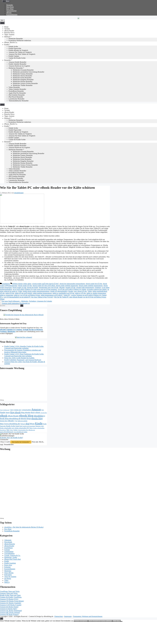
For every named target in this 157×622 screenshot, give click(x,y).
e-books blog (43, 412)
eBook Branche (9, 544)
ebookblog (39, 416)
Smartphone (3, 430)
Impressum (68, 616)
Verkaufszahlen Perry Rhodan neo (26, 430)
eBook (3, 415)
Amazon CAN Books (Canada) (10, 605)
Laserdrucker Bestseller (16, 99)
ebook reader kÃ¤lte (25, 286)
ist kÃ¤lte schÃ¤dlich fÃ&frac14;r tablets (72, 289)
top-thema (7, 578)
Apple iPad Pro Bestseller (17, 93)
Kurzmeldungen (11, 14)
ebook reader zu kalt (19, 287)
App (42, 410)
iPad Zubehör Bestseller (17, 95)
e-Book (37, 413)
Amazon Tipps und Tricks (9, 593)
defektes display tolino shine (21, 284)
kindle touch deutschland (29, 426)
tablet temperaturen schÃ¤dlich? (52, 295)
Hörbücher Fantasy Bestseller (23, 74)
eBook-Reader (9, 31)
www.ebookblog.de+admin (20, 432)
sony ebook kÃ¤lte (80, 291)
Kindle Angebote (10, 563)
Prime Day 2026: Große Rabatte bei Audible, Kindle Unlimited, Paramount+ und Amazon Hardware (22, 359)
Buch (32, 412)
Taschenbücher (11, 11)
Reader (70, 291)
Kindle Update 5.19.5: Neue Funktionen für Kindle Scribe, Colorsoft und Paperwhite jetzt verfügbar (24, 355)
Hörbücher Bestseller (16, 38)
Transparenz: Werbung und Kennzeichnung (87, 616)
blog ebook (15, 412)
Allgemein (7, 540)
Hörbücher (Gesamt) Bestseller (23, 70)
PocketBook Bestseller (16, 91)
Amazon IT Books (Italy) (8, 609)
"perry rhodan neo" (5, 410)
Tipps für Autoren (10, 576)
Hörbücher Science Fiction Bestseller (25, 83)
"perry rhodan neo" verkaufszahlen (20, 410)
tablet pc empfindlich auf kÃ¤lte (63, 293)
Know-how (8, 565)
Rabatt (31, 428)
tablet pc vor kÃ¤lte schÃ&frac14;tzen (27, 295)
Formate (7, 550)
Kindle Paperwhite (15, 48)
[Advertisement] (18, 385)
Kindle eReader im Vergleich (18, 50)
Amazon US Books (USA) (9, 599)
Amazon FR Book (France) (9, 614)
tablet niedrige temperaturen (42, 293)
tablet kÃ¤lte (9, 293)
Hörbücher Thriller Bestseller (22, 85)
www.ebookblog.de (6, 432)
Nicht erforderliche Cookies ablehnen (100, 621)
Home (6, 27)
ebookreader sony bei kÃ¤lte (48, 287)
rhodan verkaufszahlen (38, 428)
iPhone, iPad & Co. (10, 42)
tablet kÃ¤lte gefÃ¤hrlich (23, 293)
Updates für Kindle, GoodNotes (11, 597)
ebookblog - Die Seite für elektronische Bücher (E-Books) (23, 527)
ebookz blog (3, 421)
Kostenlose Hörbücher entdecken (20, 40)
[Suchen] (21, 305)
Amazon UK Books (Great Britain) (12, 601)
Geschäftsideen (9, 553)
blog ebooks (25, 412)
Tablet (90, 291)
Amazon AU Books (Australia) (10, 603)
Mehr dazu (116, 621)
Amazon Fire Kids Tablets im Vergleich (22, 54)
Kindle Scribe (10, 426)
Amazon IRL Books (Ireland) (10, 612)
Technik (7, 29)
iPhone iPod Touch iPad (12, 559)
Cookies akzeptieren (81, 621)
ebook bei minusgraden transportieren (72, 284)
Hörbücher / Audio (10, 557)
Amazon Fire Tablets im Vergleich (20, 52)
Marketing (38, 426)
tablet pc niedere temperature (96, 293)
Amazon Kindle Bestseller (17, 62)
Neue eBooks (8, 573)
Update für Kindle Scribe (17, 58)
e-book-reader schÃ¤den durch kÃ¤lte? (45, 284)
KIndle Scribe (13, 46)
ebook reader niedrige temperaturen (91, 286)
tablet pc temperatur (6, 295)
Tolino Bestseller (14, 87)
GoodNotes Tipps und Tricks (10, 591)
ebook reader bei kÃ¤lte (94, 284)
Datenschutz (58, 616)
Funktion (98, 287)
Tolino (11, 430)
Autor (7, 412)
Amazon (36, 409)
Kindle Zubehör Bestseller (17, 64)
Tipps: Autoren (9, 34)
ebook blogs (26, 418)
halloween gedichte (22, 421)
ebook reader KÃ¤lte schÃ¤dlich (44, 286)
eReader (62, 287)
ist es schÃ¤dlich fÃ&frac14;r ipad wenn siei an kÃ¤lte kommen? (35, 289)
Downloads (8, 542)
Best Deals (10, 7)
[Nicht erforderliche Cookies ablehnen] (121, 621)
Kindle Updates (14, 56)
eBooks (9, 13)
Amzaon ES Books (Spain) (9, 607)
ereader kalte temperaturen (85, 287)
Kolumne (7, 567)
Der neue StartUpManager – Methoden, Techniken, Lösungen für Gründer (27, 301)
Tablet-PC (66, 295)
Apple (2, 412)
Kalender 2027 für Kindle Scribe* (11, 438)
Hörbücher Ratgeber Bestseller (23, 79)
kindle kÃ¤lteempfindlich (58, 291)
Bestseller (9, 5)
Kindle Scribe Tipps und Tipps (10, 595)
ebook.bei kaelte (32, 287)
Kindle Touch (19, 426)
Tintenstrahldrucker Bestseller (19, 101)
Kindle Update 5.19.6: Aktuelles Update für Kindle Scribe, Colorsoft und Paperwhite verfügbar (24, 347)
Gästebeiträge (8, 552)
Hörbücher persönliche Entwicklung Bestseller (28, 72)
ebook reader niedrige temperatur (67, 286)
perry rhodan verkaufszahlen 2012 (20, 428)
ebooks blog (37, 418)
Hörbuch (7, 37)
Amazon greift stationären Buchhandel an (16, 303)
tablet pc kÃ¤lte (80, 293)
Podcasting (8, 575)
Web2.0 (7, 582)
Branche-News (9, 33)
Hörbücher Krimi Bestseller (22, 78)
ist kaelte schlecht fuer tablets (97, 289)
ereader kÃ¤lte (70, 287)
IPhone (32, 424)
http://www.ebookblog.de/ (10, 424)
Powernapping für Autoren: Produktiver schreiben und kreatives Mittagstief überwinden (22, 351)
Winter (2, 299)
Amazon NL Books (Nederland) (11, 611)
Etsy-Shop (9, 9)
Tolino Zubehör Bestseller (17, 89)
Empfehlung (6, 284)
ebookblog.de (14, 418)
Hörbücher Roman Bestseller (22, 81)
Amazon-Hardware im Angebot (19, 66)
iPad (27, 423)
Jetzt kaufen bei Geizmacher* (21, 442)
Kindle (6, 44)
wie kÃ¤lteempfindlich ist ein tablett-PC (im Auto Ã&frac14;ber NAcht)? (28, 297)
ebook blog (26, 415)
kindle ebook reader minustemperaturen (36, 291)
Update (15, 430)
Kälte (20, 291)
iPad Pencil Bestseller (16, 97)
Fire (16, 421)
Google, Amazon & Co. (12, 555)
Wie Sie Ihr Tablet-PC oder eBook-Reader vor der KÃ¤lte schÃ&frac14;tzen (80, 297)
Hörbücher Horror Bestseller (22, 76)
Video (6, 580)
